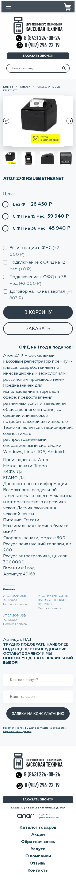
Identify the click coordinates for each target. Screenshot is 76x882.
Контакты (38, 870)
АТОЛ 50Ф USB (14, 615)
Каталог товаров (38, 827)
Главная (8, 87)
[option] (38, 121)
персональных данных (17, 731)
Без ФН (21, 204)
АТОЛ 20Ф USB (14, 595)
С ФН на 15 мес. (29, 216)
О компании (38, 856)
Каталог (25, 87)
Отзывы (38, 863)
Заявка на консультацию (38, 713)
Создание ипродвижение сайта (48, 816)
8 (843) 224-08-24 (42, 38)
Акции (38, 834)
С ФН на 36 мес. (29, 228)
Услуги (38, 849)
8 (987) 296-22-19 (42, 45)
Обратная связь (38, 842)
